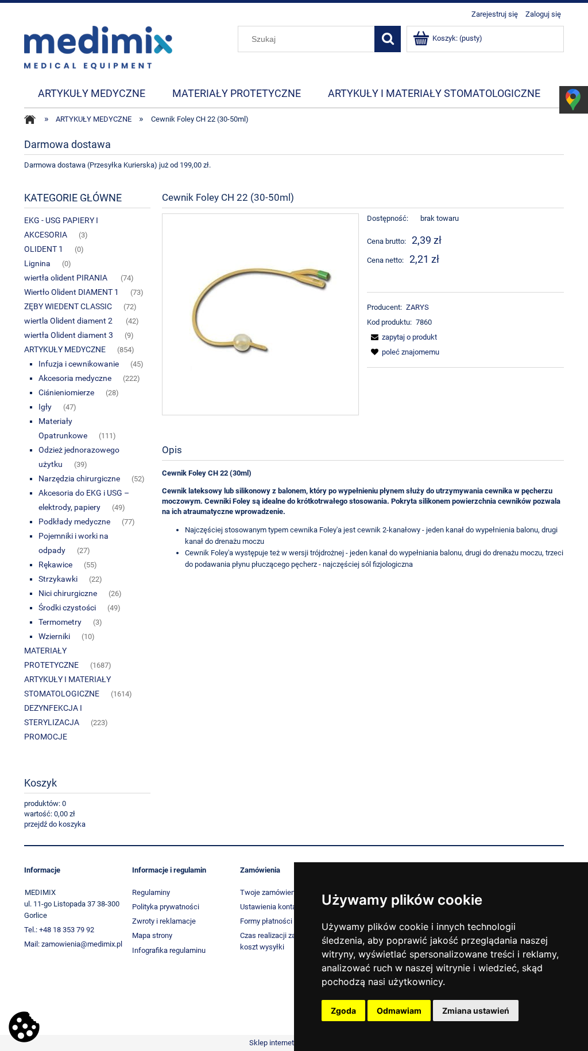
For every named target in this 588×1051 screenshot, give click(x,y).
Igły (45, 406)
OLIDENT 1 (43, 249)
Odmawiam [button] (399, 1010)
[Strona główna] (98, 46)
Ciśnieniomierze (66, 392)
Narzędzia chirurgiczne (79, 478)
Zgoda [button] (343, 1010)
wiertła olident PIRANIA (66, 277)
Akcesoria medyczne (74, 378)
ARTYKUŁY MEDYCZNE (65, 349)
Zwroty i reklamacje (164, 921)
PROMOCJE (45, 736)
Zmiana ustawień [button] (475, 1010)
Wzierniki (54, 636)
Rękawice (55, 564)
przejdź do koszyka (55, 824)
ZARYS (417, 307)
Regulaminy (151, 892)
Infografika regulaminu (169, 950)
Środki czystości (67, 607)
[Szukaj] (387, 39)
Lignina (37, 263)
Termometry (60, 621)
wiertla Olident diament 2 (69, 320)
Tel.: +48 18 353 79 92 (59, 929)
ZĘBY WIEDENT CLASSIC (68, 306)
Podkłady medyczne (74, 521)
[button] (402, 337)
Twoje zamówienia (270, 892)
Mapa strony (152, 935)
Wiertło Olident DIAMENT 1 (71, 292)
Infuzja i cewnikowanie (78, 363)
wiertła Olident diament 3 (68, 335)
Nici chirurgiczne (67, 593)
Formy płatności (266, 921)
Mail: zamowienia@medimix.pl (73, 944)
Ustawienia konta (268, 906)
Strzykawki (58, 578)
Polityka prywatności (165, 906)
